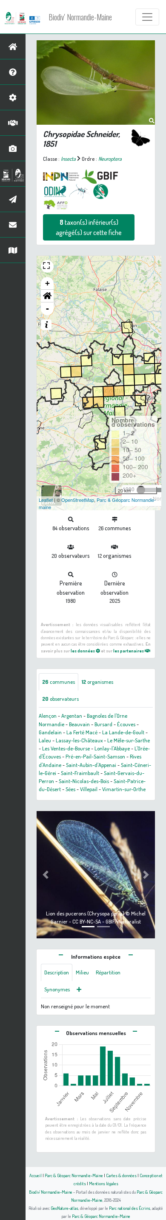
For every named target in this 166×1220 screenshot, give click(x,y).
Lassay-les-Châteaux (79, 740)
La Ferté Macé (81, 732)
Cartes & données (121, 1175)
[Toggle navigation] (147, 16)
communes (58, 681)
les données (83, 650)
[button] (47, 296)
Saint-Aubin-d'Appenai (91, 764)
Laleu (45, 740)
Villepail (88, 789)
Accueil (35, 1175)
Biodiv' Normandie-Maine (80, 16)
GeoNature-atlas (64, 1208)
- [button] (47, 308)
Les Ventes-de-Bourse (66, 748)
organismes (97, 681)
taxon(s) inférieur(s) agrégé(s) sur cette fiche (89, 227)
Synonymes (57, 989)
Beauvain (79, 724)
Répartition (108, 972)
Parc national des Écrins (129, 1208)
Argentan (71, 715)
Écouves (126, 724)
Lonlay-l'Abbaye (112, 748)
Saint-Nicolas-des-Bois (84, 781)
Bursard (103, 724)
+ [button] (47, 283)
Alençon (48, 715)
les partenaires (129, 650)
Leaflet (46, 499)
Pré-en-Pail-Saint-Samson (95, 756)
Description (56, 972)
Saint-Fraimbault (80, 772)
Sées (70, 789)
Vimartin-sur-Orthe (124, 789)
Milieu (82, 972)
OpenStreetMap (77, 499)
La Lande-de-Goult (123, 732)
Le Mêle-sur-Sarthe (128, 740)
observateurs (60, 698)
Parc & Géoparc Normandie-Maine (74, 1175)
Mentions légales (103, 1183)
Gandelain (50, 732)
